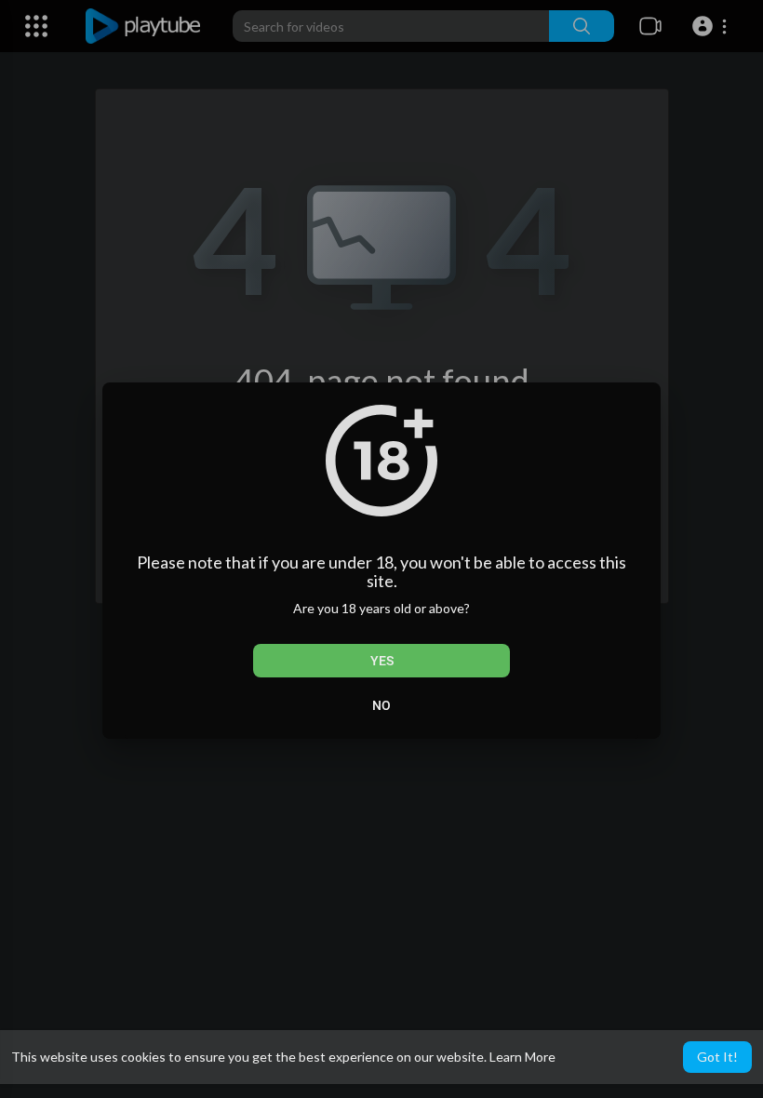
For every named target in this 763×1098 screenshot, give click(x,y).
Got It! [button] (717, 1057)
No (381, 705)
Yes (382, 660)
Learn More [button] (522, 1057)
